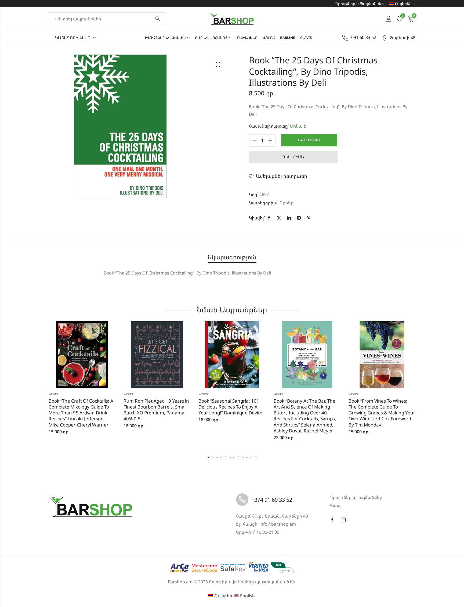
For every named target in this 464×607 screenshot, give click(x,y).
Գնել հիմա (293, 156)
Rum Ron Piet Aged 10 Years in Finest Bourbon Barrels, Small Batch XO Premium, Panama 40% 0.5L (156, 410)
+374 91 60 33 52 (271, 499)
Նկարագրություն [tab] (232, 257)
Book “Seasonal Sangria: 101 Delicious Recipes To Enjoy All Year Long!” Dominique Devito (230, 407)
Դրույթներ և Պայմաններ (359, 3)
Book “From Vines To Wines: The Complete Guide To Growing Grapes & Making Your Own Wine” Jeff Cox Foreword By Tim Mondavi (382, 413)
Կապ (335, 505)
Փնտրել (157, 19)
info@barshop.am (277, 524)
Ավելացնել (309, 139)
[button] (208, 457)
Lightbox (218, 64)
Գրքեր (286, 203)
